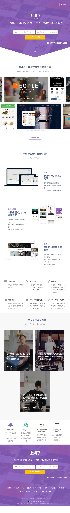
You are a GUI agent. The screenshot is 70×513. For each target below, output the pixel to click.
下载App (45, 488)
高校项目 (28, 491)
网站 (34, 488)
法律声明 (65, 43)
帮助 (39, 488)
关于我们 (53, 488)
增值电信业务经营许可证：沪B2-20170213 (40, 499)
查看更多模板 (35, 137)
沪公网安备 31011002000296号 (38, 501)
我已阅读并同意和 (57, 43)
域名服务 (16, 488)
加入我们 (61, 488)
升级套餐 (9, 488)
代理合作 (21, 491)
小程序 (29, 488)
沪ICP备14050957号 (24, 499)
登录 (64, 4)
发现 (23, 488)
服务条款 (59, 43)
